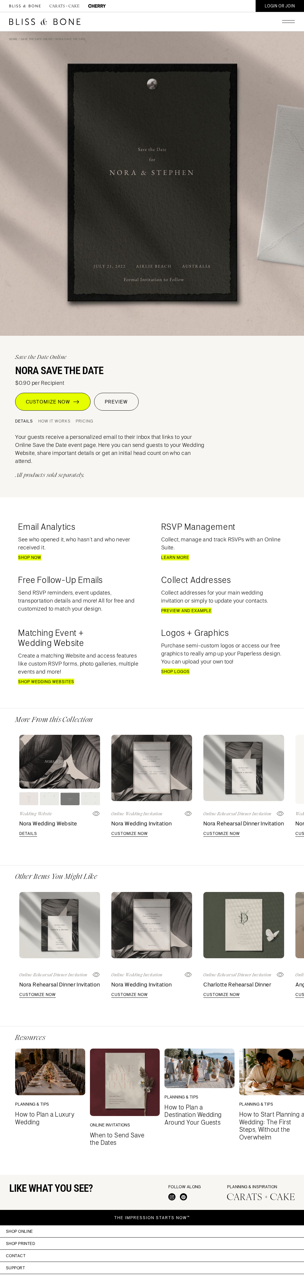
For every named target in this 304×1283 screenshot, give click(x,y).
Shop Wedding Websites (46, 681)
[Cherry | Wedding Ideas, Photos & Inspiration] (97, 5)
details (28, 833)
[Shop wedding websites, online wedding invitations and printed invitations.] (25, 5)
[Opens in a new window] (188, 814)
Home (13, 39)
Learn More (175, 557)
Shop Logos (175, 671)
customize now (129, 833)
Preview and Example (186, 610)
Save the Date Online (36, 39)
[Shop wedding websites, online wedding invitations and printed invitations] (44, 21)
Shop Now (29, 557)
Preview (116, 401)
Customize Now (49, 401)
